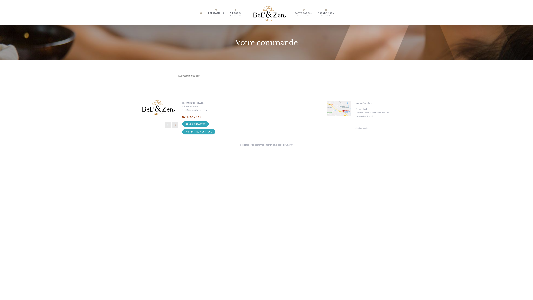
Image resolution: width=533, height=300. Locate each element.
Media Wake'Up (287, 145)
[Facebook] (168, 125)
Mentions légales (361, 128)
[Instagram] (175, 125)
